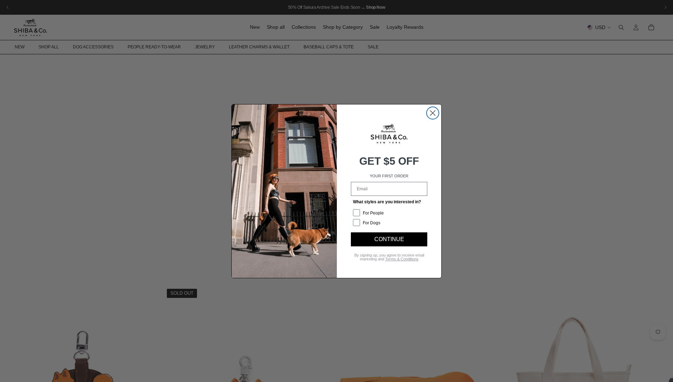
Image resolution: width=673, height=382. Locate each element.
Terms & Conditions (402, 259)
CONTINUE (389, 239)
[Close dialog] (433, 113)
